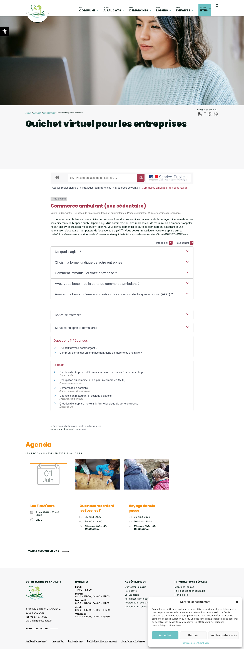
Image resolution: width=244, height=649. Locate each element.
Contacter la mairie (135, 586)
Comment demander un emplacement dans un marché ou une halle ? (100, 352)
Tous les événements (43, 551)
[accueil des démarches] (57, 177)
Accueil (28, 113)
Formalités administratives (140, 598)
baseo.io (83, 429)
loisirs (162, 9)
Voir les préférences (223, 635)
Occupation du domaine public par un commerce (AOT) (92, 379)
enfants (183, 9)
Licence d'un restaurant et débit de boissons (85, 395)
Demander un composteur (140, 606)
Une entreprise (49, 113)
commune (87, 9)
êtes (204, 9)
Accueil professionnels (65, 187)
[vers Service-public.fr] (168, 178)
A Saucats (112, 9)
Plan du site (181, 594)
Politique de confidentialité (195, 642)
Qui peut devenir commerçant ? (78, 347)
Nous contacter (37, 628)
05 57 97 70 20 (38, 616)
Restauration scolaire (137, 602)
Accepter (165, 635)
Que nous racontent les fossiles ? (96, 508)
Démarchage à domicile (73, 387)
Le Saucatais (132, 594)
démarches (138, 9)
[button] (4, 31)
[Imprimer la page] (215, 114)
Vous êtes (37, 113)
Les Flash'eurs (42, 505)
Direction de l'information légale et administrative (77, 426)
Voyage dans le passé (142, 508)
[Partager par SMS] (205, 114)
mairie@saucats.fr (42, 620)
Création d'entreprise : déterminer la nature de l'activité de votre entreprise (103, 372)
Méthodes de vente (127, 187)
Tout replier (162, 242)
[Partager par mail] (199, 114)
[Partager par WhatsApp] (210, 114)
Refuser (193, 635)
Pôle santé (131, 590)
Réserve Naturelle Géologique (96, 527)
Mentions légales (184, 586)
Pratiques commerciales (97, 187)
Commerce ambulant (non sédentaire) (164, 187)
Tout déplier (183, 242)
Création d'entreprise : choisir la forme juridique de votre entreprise (98, 403)
